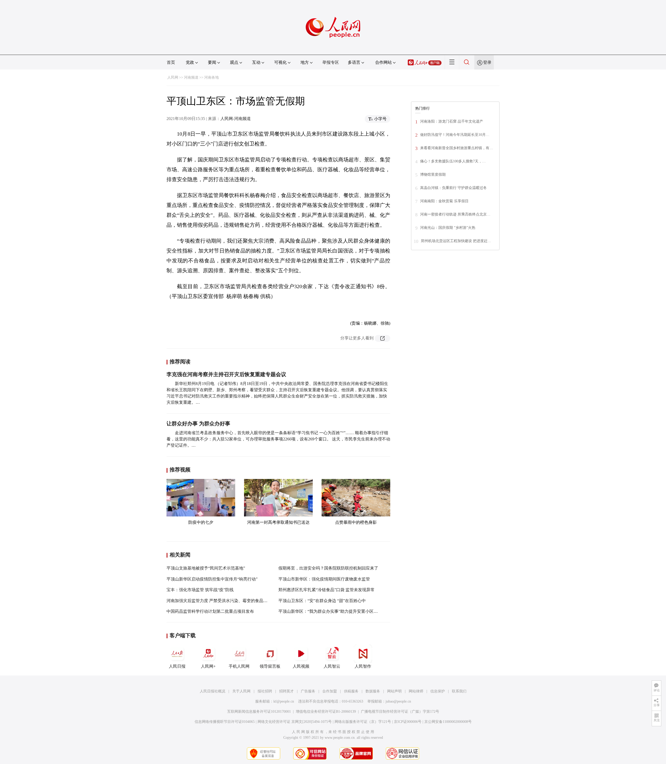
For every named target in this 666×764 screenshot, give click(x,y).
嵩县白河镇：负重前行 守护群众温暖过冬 (453, 188)
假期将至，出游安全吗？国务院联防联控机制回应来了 (328, 568)
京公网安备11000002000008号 (448, 722)
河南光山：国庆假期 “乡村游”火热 (447, 228)
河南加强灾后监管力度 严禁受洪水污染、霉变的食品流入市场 (223, 600)
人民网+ (208, 666)
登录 (487, 62)
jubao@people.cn (398, 701)
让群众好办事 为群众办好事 (198, 423)
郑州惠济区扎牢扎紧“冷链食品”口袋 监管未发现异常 (326, 590)
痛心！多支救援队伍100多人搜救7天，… (453, 161)
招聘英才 (286, 691)
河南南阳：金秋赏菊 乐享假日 (444, 201)
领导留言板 (270, 666)
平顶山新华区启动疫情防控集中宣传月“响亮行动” (212, 579)
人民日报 (177, 666)
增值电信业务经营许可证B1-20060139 (326, 712)
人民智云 (332, 666)
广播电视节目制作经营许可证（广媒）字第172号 (400, 712)
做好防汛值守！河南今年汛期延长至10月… (454, 135)
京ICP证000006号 (407, 722)
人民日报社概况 (212, 691)
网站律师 (416, 691)
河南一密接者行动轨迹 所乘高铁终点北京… (455, 214)
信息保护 (437, 691)
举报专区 (330, 62)
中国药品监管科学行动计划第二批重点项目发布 (210, 611)
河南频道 (191, 77)
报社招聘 (265, 691)
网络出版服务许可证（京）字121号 (363, 722)
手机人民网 (239, 666)
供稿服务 (351, 691)
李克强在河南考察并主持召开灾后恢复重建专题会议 (226, 374)
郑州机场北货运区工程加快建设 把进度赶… (456, 241)
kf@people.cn (283, 701)
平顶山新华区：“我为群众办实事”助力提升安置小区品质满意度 (336, 611)
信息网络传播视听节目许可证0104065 (225, 722)
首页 (171, 62)
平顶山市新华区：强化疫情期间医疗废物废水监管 (324, 579)
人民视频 (301, 666)
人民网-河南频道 (235, 118)
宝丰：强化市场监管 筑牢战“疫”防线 (200, 590)
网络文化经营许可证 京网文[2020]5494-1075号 (295, 722)
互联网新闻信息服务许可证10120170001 (259, 712)
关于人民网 (241, 691)
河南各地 (211, 77)
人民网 (172, 77)
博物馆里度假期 (433, 174)
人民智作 (363, 666)
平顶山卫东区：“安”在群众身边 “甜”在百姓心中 (322, 600)
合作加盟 (329, 691)
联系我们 (459, 691)
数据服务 (373, 691)
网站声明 (394, 691)
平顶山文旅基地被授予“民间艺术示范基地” (205, 568)
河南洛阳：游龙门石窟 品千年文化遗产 (451, 121)
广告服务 (308, 691)
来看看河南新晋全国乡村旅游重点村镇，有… (456, 148)
